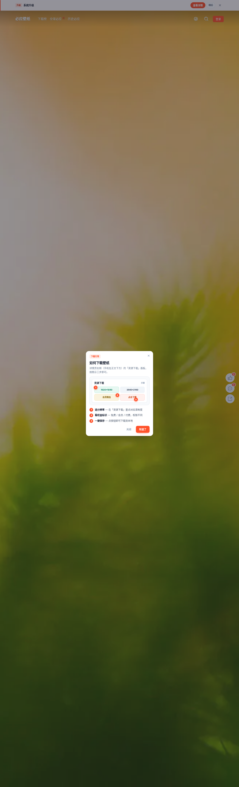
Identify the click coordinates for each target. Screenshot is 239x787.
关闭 (128, 429)
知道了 (142, 429)
